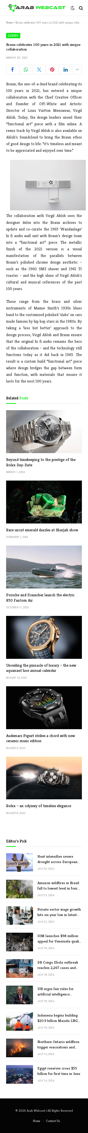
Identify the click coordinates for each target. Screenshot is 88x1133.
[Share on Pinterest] (52, 70)
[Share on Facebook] (12, 70)
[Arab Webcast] (37, 8)
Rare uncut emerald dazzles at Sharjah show (42, 530)
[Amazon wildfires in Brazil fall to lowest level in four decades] (19, 889)
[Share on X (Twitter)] (39, 70)
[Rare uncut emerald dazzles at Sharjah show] (44, 502)
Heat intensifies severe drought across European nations (57, 861)
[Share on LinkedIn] (65, 70)
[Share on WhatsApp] (25, 70)
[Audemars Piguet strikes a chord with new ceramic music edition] (44, 707)
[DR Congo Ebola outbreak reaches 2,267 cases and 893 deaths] (19, 968)
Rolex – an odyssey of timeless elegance (38, 805)
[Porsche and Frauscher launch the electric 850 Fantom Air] (44, 567)
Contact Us (53, 1121)
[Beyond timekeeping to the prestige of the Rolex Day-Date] (44, 431)
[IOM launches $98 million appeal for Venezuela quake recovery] (19, 942)
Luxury (13, 35)
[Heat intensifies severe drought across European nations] (19, 862)
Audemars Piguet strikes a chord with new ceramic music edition (40, 738)
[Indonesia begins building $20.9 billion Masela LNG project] (19, 1021)
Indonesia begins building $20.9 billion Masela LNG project (57, 1020)
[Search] (80, 7)
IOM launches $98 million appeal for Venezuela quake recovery (59, 941)
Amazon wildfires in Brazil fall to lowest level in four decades (58, 888)
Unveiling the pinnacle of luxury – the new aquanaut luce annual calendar (41, 668)
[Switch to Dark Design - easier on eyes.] (72, 8)
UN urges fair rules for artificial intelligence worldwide (55, 994)
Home (9, 22)
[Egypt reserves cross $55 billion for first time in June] (19, 1074)
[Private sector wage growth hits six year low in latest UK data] (19, 915)
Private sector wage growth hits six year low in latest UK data (59, 914)
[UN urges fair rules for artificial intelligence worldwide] (19, 995)
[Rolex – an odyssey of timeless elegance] (44, 778)
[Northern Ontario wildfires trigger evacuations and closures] (19, 1048)
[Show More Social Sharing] (77, 70)
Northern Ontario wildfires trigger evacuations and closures (58, 1047)
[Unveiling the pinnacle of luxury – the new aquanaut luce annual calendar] (44, 637)
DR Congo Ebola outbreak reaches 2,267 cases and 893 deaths (57, 967)
